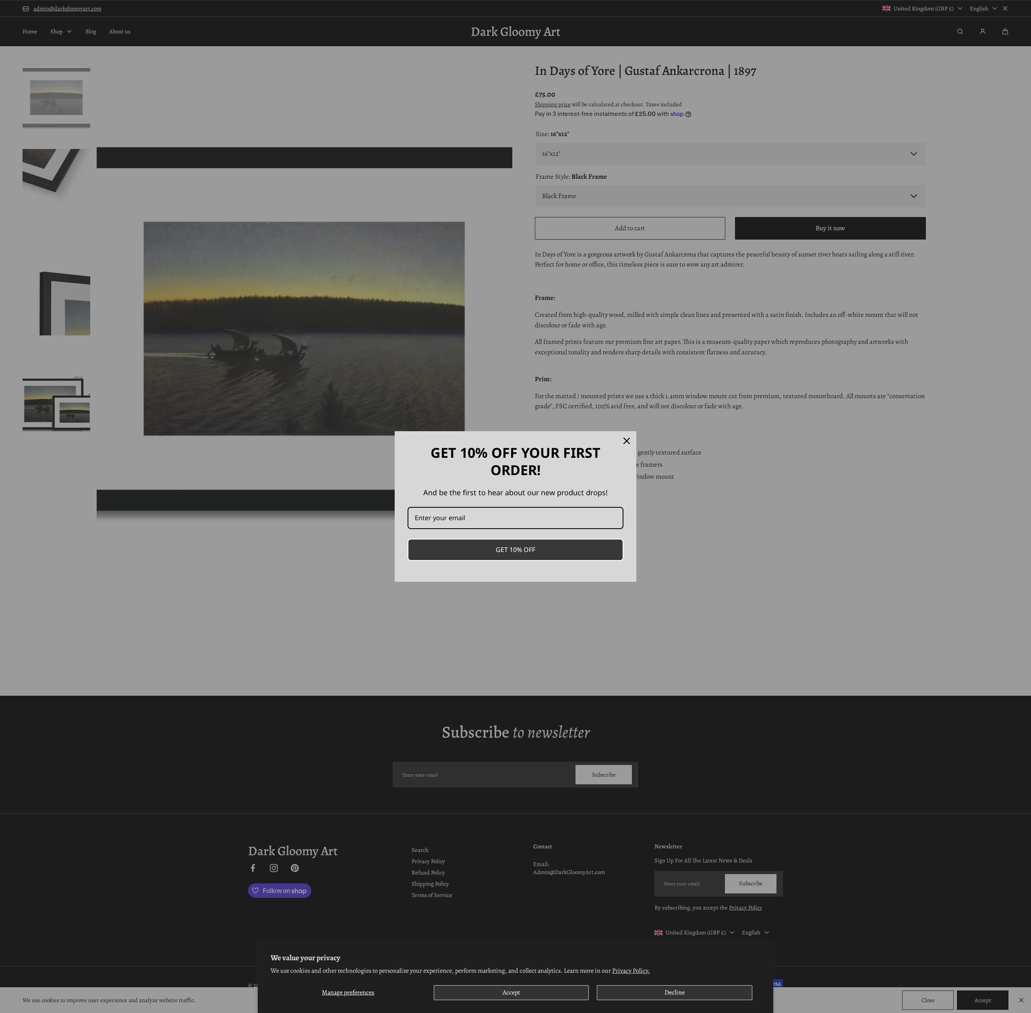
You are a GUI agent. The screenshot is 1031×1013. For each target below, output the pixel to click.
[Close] (626, 441)
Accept (511, 992)
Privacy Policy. (631, 970)
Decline (675, 992)
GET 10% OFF (515, 549)
